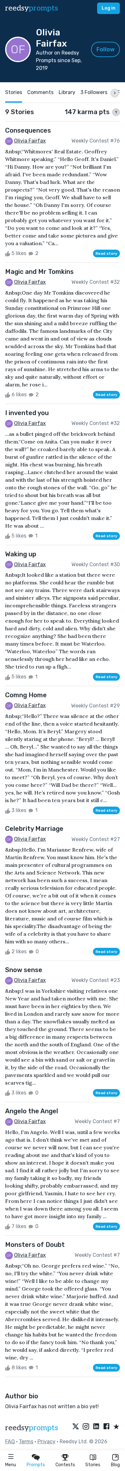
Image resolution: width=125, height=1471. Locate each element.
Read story (106, 253)
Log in (108, 8)
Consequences (28, 130)
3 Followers (93, 92)
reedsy (31, 8)
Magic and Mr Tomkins (39, 271)
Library (67, 92)
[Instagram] (86, 1427)
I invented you (27, 413)
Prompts (36, 1464)
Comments (40, 92)
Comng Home (26, 695)
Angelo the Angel (31, 1111)
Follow (105, 49)
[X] (75, 1427)
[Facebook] (106, 1427)
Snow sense (23, 970)
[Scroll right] (115, 93)
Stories (92, 1464)
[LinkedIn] (96, 1427)
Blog (115, 1464)
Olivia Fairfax (30, 141)
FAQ (10, 1441)
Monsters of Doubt (35, 1244)
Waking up (20, 554)
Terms (26, 1441)
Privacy (46, 1441)
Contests (65, 1464)
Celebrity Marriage (34, 828)
